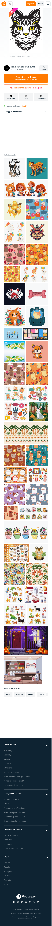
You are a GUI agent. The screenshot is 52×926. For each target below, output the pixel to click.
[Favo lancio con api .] (14, 232)
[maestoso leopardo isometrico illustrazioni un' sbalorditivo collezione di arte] (14, 191)
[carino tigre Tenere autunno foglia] (14, 508)
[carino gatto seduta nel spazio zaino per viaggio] (14, 451)
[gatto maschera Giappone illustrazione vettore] (14, 383)
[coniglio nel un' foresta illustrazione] (13, 627)
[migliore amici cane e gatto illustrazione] (14, 168)
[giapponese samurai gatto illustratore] (14, 299)
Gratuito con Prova (26, 78)
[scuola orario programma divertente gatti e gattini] (15, 713)
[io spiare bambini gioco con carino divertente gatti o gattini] (16, 813)
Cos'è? (24, 106)
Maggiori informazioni (14, 112)
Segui (44, 69)
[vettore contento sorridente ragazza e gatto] (14, 428)
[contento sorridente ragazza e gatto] (25, 211)
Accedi (40, 4)
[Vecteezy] (3, 3)
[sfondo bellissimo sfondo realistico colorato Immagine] (14, 486)
